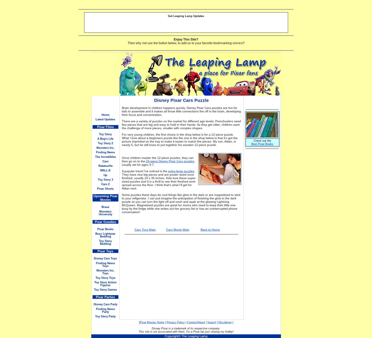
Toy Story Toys (105, 277)
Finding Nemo (105, 152)
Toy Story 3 (105, 179)
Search (211, 322)
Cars (105, 161)
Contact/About (196, 322)
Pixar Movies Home (152, 322)
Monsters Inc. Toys (105, 272)
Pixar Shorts (105, 188)
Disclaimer (225, 322)
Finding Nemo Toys (105, 265)
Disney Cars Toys (105, 258)
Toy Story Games (105, 289)
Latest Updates (105, 119)
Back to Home (210, 229)
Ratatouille (105, 165)
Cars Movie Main (177, 229)
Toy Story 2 (105, 143)
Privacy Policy (176, 322)
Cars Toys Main (145, 229)
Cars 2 (105, 184)
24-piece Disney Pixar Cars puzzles (170, 161)
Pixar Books (105, 229)
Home (105, 114)
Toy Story (105, 134)
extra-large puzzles (181, 171)
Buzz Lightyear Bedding (105, 235)
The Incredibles (105, 156)
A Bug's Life (105, 138)
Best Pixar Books (262, 144)
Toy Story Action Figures (105, 284)
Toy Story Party (105, 316)
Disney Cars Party (105, 304)
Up (105, 175)
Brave (105, 207)
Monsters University (105, 213)
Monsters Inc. (105, 147)
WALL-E (105, 170)
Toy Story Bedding (105, 242)
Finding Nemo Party (105, 310)
